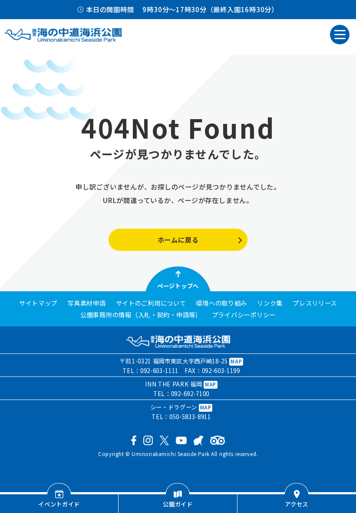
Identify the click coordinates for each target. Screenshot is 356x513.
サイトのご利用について (151, 303)
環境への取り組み (221, 303)
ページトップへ (178, 285)
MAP (236, 361)
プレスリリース (315, 303)
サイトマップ (38, 303)
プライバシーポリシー (244, 315)
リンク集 (270, 303)
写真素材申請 (86, 303)
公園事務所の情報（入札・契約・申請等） (141, 315)
